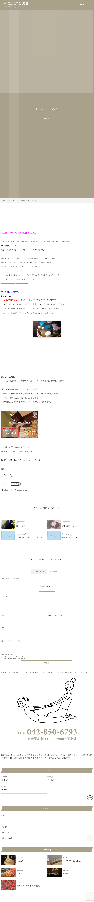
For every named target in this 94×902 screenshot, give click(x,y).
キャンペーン (15, 484)
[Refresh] (18, 642)
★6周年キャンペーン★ (69, 538)
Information (20, 523)
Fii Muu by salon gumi (9, 816)
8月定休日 (4, 780)
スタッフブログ (6, 838)
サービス (4, 821)
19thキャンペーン (22, 526)
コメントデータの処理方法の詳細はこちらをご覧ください (68, 672)
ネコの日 (20, 861)
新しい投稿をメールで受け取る (14, 658)
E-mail (50, 615)
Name (3, 615)
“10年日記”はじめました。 (72, 861)
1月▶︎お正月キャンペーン (70, 526)
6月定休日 (4, 789)
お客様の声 (5, 827)
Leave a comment (23, 490)
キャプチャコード (7, 654)
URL (2, 627)
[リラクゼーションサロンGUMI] (16, 3)
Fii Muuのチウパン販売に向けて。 (29, 886)
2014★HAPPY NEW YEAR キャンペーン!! (29, 538)
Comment (4, 596)
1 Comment (8, 490)
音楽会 (65, 873)
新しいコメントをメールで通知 (14, 656)
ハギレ (19, 873)
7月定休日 (50, 780)
